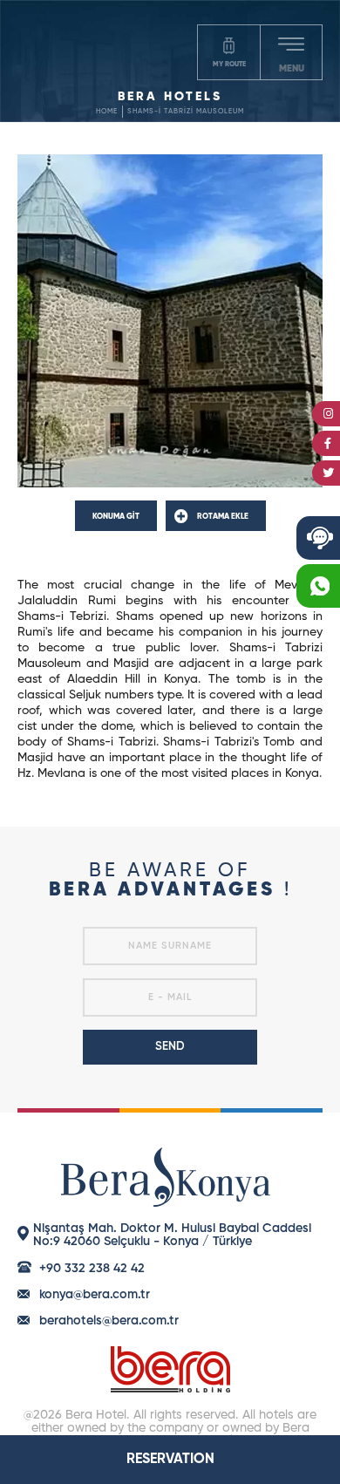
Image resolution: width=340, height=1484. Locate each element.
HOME (107, 111)
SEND (170, 1046)
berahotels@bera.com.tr (109, 1321)
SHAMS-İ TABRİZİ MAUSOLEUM (185, 111)
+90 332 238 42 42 (92, 1269)
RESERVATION (170, 1460)
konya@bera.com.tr (94, 1295)
